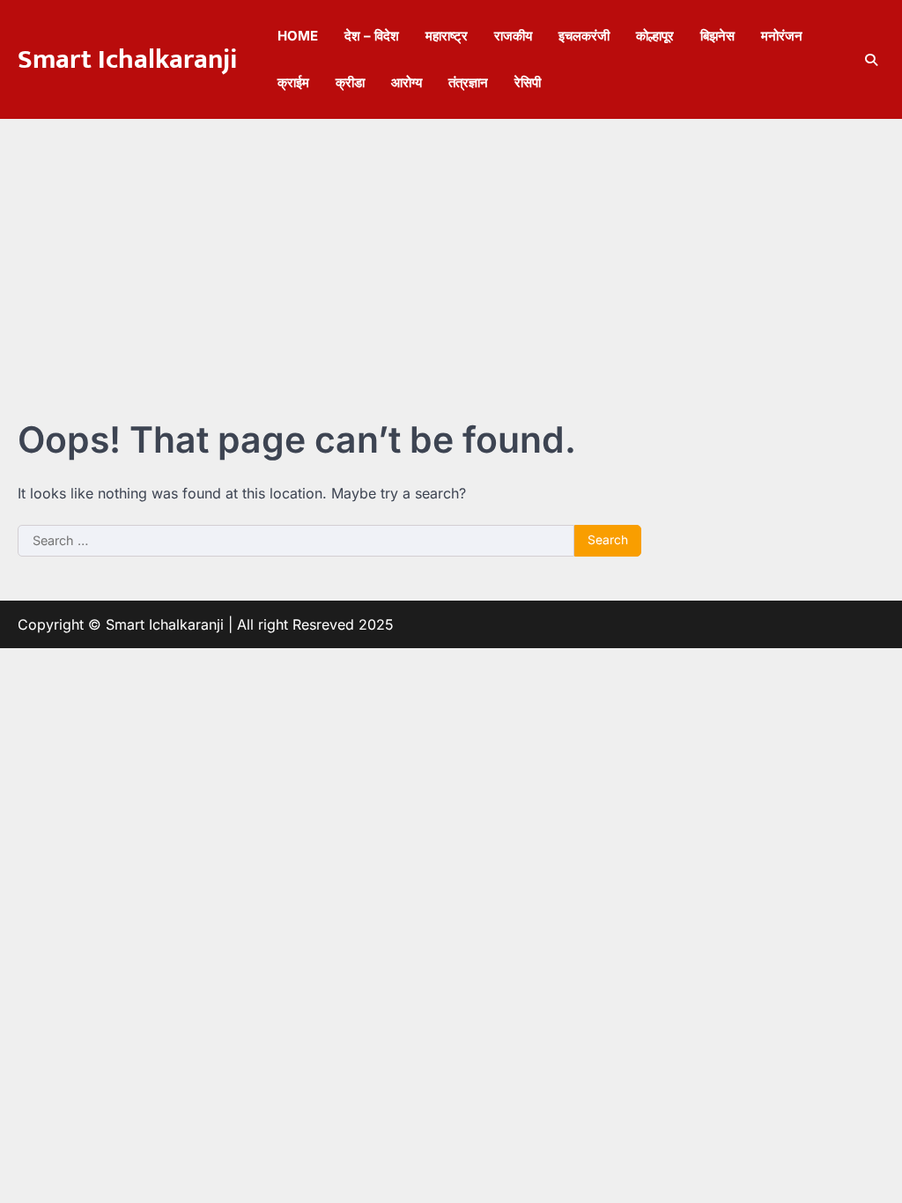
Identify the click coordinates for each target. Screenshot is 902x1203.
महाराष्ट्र (446, 35)
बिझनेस (717, 35)
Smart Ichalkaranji (128, 60)
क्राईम (293, 82)
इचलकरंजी (584, 35)
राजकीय (513, 35)
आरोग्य (406, 82)
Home (297, 35)
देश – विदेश (371, 35)
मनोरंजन (781, 35)
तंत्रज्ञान (468, 82)
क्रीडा (350, 82)
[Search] (871, 60)
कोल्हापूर (655, 35)
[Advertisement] (451, 251)
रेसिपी (527, 82)
